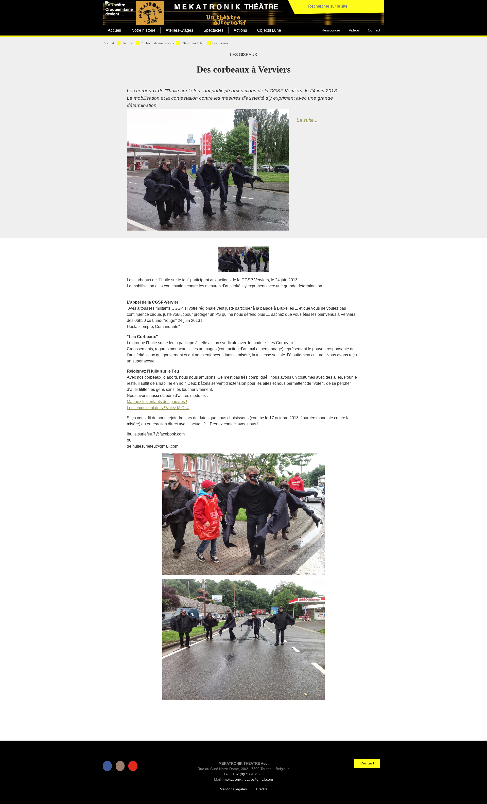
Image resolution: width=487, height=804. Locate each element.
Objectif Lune (269, 30)
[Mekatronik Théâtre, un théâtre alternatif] (110, 4)
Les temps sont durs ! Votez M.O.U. (158, 408)
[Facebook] (108, 766)
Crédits (261, 789)
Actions (240, 30)
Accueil (114, 30)
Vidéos (354, 30)
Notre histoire (143, 30)
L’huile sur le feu (192, 43)
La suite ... (308, 120)
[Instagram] (121, 766)
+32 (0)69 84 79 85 (248, 774)
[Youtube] (134, 766)
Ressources (331, 30)
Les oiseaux (220, 43)
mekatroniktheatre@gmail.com (248, 779)
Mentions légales (233, 789)
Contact (374, 30)
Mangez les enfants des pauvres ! (157, 401)
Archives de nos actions (157, 43)
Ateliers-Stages (179, 30)
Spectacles (213, 30)
